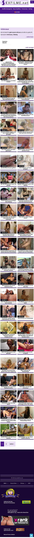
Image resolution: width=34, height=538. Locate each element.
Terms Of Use (13, 483)
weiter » (12, 444)
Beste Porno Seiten (9, 534)
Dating (30, 9)
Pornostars (25, 9)
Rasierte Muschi (4, 42)
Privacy (22, 483)
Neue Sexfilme (17, 9)
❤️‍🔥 (17, 12)
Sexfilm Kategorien (7, 9)
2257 (29, 483)
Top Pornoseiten (12, 511)
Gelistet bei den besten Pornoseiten (9, 502)
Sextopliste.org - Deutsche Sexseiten (18, 512)
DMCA (5, 483)
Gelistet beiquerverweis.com (8, 529)
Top (31, 535)
